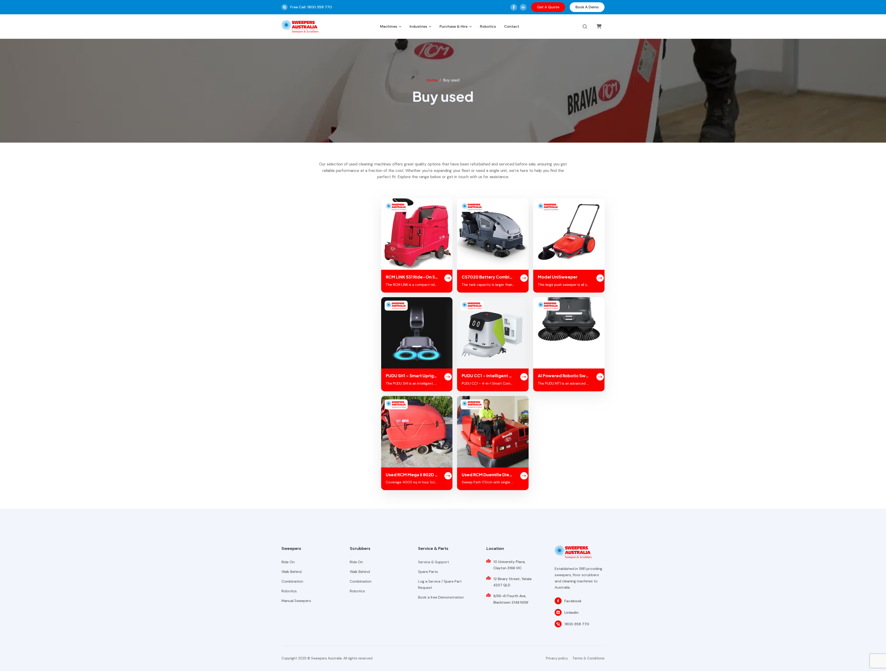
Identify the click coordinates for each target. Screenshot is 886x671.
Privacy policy (557, 658)
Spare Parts (428, 571)
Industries (418, 26)
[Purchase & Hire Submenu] (470, 26)
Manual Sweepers (296, 600)
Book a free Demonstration (441, 597)
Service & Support (433, 562)
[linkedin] (523, 7)
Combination (292, 581)
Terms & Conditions (588, 658)
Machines (388, 26)
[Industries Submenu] (430, 26)
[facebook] (513, 7)
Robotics (488, 26)
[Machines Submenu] (400, 26)
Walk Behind (291, 571)
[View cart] (599, 26)
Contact (511, 26)
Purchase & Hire (453, 26)
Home (432, 80)
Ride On (288, 562)
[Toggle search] (585, 27)
